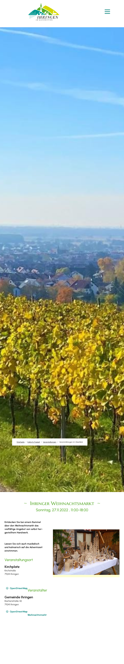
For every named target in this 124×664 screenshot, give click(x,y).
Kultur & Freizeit (34, 442)
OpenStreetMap (19, 588)
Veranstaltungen (49, 442)
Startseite (20, 442)
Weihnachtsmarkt (37, 614)
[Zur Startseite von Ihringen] (44, 11)
